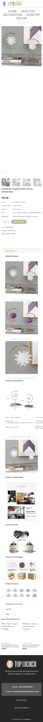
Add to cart (19, 222)
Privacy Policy (21, 700)
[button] (40, 3)
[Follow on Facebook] (14, 679)
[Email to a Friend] (14, 238)
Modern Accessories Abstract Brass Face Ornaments (31, 646)
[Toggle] (3, 251)
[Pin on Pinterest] (17, 238)
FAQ (7, 614)
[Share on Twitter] (10, 238)
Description (10, 251)
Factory (9, 609)
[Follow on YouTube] (29, 679)
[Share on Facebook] (7, 238)
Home (12, 11)
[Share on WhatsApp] (3, 238)
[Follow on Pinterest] (24, 679)
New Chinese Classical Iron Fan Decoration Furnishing (10, 646)
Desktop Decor (12, 230)
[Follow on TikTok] (19, 679)
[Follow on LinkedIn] (26, 679)
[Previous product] (23, 22)
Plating (13, 233)
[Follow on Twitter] (21, 679)
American (7, 233)
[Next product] (19, 22)
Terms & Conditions (21, 708)
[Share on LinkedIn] (21, 238)
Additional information (14, 604)
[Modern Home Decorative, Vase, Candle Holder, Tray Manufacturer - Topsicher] (12, 3)
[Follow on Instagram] (16, 679)
